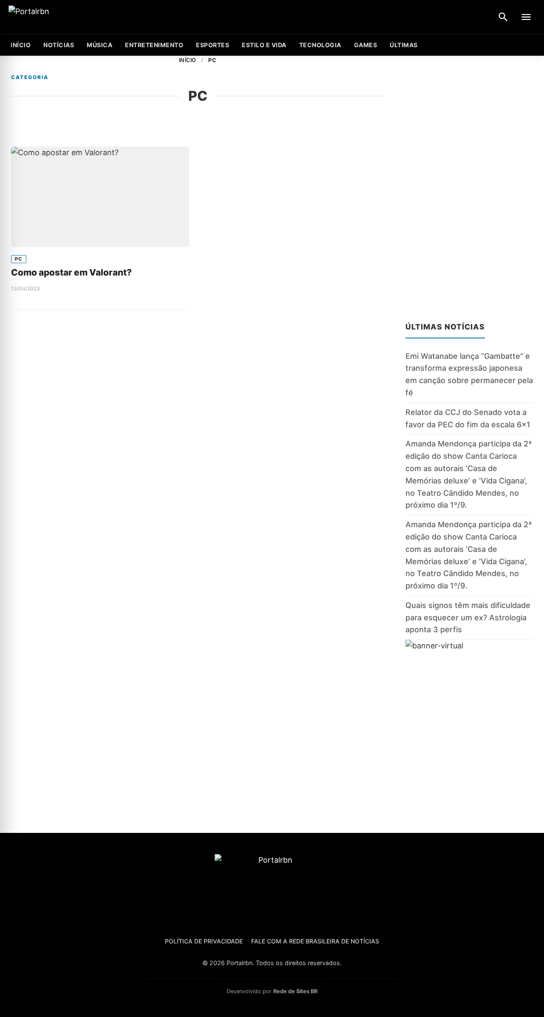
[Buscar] (503, 17)
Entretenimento (154, 44)
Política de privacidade (204, 941)
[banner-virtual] (469, 721)
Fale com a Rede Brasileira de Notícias (315, 941)
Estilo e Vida (264, 44)
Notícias (58, 44)
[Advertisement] (469, 183)
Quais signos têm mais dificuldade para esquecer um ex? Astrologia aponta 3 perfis (467, 617)
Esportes (212, 44)
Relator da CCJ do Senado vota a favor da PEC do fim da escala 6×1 (467, 418)
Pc (19, 259)
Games (365, 44)
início (21, 44)
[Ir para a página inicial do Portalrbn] (61, 17)
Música (99, 44)
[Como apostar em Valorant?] (100, 197)
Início (187, 60)
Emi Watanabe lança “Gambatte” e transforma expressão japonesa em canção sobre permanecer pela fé (469, 374)
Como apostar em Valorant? (71, 272)
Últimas (404, 44)
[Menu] (526, 17)
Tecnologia (320, 44)
